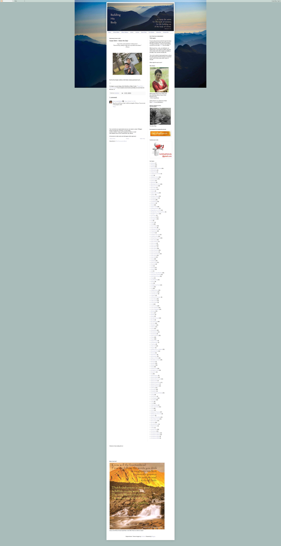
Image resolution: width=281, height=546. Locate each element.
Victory (152, 410)
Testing (152, 394)
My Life (152, 319)
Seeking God (154, 368)
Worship (153, 422)
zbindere (143, 536)
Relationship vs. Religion (156, 349)
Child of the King (155, 192)
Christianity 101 (154, 198)
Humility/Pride (154, 279)
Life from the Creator (156, 297)
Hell (152, 271)
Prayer (152, 339)
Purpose (153, 347)
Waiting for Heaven (155, 412)
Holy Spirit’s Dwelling (156, 274)
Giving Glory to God (155, 238)
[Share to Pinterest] (130, 93)
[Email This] (125, 93)
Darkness (153, 203)
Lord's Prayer (154, 302)
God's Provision (154, 252)
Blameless (153, 182)
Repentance (154, 354)
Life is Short (153, 298)
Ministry (153, 314)
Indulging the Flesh (155, 285)
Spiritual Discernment (156, 379)
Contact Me (165, 32)
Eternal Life (153, 217)
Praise (152, 337)
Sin (151, 373)
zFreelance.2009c (155, 436)
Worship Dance (154, 424)
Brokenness (153, 189)
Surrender (153, 389)
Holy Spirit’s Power (155, 276)
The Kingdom (154, 398)
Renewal (153, 352)
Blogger (153, 536)
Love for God (154, 305)
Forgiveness (154, 231)
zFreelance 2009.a (155, 432)
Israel (152, 286)
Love (152, 304)
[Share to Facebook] (129, 93)
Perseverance (154, 332)
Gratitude (153, 260)
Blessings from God (155, 184)
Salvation (153, 365)
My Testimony (154, 321)
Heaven (153, 269)
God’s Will (153, 257)
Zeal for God (154, 429)
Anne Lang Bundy (117, 101)
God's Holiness (154, 241)
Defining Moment (155, 208)
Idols (152, 283)
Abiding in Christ (155, 177)
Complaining (154, 201)
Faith (152, 224)
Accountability (154, 178)
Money (152, 316)
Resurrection (154, 356)
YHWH (152, 427)
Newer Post (112, 138)
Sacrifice (153, 363)
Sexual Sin (153, 372)
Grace (152, 258)
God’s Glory (153, 239)
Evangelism (153, 218)
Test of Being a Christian (156, 392)
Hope (152, 278)
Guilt (152, 265)
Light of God (154, 300)
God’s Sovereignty (155, 253)
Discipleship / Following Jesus (158, 211)
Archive (137, 32)
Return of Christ (154, 358)
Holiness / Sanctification (156, 272)
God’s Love (153, 245)
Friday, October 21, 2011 (130, 101)
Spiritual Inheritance (155, 382)
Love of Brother (154, 307)
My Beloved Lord (155, 318)
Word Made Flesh (155, 419)
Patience (153, 326)
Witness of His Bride (155, 417)
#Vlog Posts (153, 171)
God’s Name (154, 248)
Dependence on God (156, 210)
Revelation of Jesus (155, 359)
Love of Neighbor (155, 309)
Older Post (142, 138)
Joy (152, 288)
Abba (152, 175)
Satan (152, 366)
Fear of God (154, 225)
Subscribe (158, 32)
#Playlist (153, 165)
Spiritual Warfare (155, 385)
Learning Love (154, 293)
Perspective (153, 333)
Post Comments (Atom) (121, 141)
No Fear (153, 323)
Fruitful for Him (154, 236)
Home (109, 32)
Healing (152, 267)
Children (153, 194)
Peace (152, 328)
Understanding (154, 405)
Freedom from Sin (155, 234)
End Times (153, 215)
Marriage (153, 311)
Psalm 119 (153, 345)
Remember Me (154, 351)
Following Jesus (154, 229)
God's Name (154, 246)
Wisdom (153, 415)
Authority (153, 180)
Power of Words (154, 335)
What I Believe (124, 32)
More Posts (144, 32)
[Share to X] (127, 93)
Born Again (153, 187)
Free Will (153, 232)
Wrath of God (154, 425)
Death (152, 205)
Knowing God (154, 292)
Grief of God (154, 262)
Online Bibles (116, 32)
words (161, 45)
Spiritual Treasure (155, 384)
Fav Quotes (151, 32)
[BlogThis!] (126, 93)
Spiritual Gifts (154, 380)
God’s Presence (154, 250)
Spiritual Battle (154, 377)
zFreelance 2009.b (155, 434)
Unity (152, 408)
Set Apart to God (155, 370)
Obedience (153, 325)
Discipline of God (155, 213)
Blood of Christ (154, 185)
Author (131, 32)
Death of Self (154, 206)
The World (153, 399)
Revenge (153, 361)
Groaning (153, 264)
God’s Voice (153, 255)
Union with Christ (155, 406)
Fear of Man (154, 227)
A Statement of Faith (155, 173)
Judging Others (154, 290)
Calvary (152, 191)
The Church (153, 396)
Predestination (154, 342)
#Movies (153, 163)
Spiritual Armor (154, 375)
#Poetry (153, 166)
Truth (152, 403)
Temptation (153, 391)
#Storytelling (154, 170)
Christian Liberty (155, 196)
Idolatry (152, 281)
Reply (114, 106)
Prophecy (153, 344)
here (153, 102)
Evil (152, 220)
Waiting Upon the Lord (156, 413)
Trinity (152, 401)
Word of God (154, 420)
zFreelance (153, 431)
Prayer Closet (154, 340)
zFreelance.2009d (155, 438)
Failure (152, 222)
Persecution (153, 330)
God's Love (153, 243)
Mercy (152, 312)
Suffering (153, 387)
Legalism (153, 295)
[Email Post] (122, 93)
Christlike (153, 199)
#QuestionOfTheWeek (156, 168)
